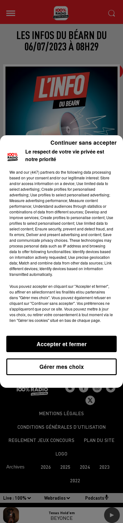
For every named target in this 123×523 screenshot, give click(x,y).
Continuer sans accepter (83, 142)
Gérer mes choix (61, 366)
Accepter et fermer (62, 344)
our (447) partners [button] (39, 172)
